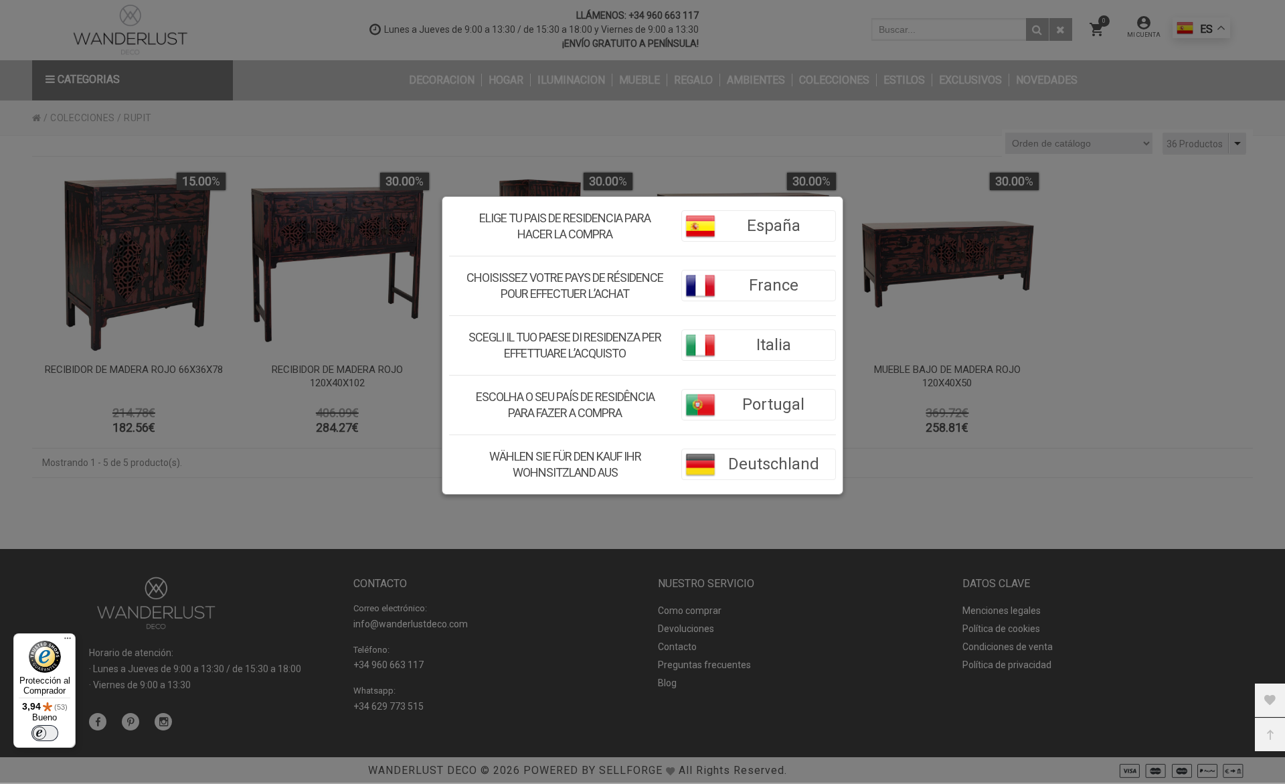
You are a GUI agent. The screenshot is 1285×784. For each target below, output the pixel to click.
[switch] (44, 733)
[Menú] (68, 641)
